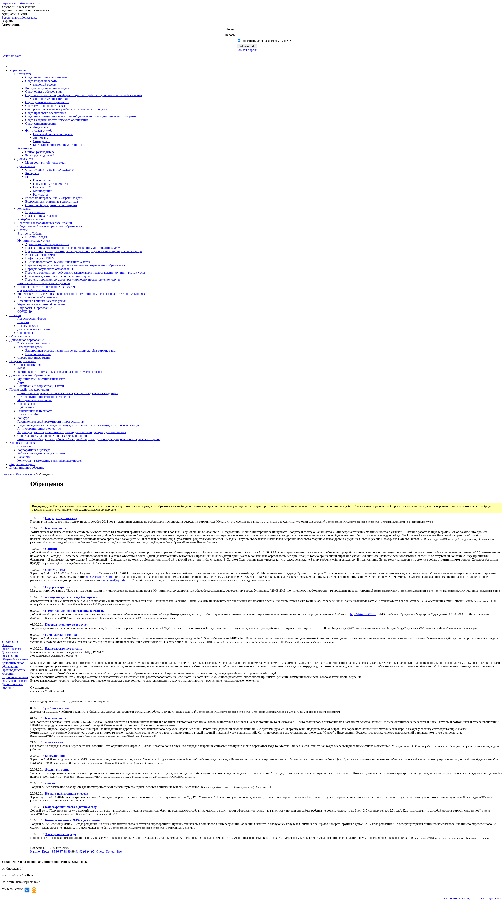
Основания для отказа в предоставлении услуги (57, 276)
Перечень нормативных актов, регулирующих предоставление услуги (72, 279)
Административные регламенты (47, 244)
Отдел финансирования (41, 123)
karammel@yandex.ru (116, 580)
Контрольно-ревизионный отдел (47, 88)
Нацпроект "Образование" (35, 308)
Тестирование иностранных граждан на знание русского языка (59, 371)
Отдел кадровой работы (41, 81)
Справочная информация (34, 357)
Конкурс (23, 418)
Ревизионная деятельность (35, 410)
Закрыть (7, 21)
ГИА (28, 176)
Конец (110, 851)
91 (77, 851)
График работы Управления (36, 290)
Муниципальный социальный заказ (41, 379)
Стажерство (25, 446)
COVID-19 (24, 311)
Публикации (25, 407)
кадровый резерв (44, 84)
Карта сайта (494, 898)
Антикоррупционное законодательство (43, 396)
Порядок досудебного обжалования (49, 269)
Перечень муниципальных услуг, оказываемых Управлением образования (75, 265)
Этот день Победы (29, 233)
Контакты (24, 208)
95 (92, 851)
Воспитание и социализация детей (40, 386)
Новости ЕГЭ (42, 187)
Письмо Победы (36, 237)
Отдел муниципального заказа (45, 105)
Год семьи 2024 (27, 325)
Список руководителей (40, 152)
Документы (41, 127)
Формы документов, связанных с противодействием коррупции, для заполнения (71, 432)
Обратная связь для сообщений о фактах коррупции (52, 435)
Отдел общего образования (43, 91)
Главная (7, 474)
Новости (15, 315)
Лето (20, 382)
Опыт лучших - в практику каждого (49, 169)
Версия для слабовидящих (19, 17)
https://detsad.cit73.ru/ (99, 576)
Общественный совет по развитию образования (49, 226)
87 (61, 851)
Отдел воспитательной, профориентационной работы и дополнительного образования (83, 95)
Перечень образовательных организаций (44, 222)
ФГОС (21, 368)
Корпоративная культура (33, 450)
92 (80, 851)
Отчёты (22, 230)
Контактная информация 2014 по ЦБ (57, 144)
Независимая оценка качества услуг (41, 301)
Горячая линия (35, 212)
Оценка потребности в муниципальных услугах (57, 261)
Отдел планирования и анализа (46, 77)
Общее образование (22, 361)
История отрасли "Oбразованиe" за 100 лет (46, 286)
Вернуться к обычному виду (21, 3)
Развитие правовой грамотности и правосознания (50, 421)
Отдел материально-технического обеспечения (56, 120)
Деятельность (26, 166)
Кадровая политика (22, 442)
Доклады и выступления (33, 329)
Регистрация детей (30, 347)
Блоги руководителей (39, 155)
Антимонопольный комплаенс (37, 297)
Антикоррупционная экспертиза (39, 428)
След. (100, 851)
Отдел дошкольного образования (47, 102)
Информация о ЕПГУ (39, 258)
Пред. (46, 851)
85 (53, 851)
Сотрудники (41, 141)
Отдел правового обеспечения (45, 113)
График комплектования (33, 343)
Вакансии (24, 457)
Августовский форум (31, 318)
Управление (17, 70)
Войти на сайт (11, 56)
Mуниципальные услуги (33, 240)
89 (69, 851)
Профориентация (29, 364)
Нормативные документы (50, 183)
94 (88, 851)
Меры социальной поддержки (45, 162)
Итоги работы (26, 403)
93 (84, 851)
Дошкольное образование (26, 340)
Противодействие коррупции (29, 389)
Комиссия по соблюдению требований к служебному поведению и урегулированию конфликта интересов (88, 439)
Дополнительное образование (29, 375)
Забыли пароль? (247, 50)
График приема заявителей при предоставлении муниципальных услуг (73, 247)
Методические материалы (34, 400)
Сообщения (25, 332)
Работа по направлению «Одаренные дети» (54, 198)
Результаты (40, 194)
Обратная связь (19, 336)
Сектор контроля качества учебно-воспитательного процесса (66, 109)
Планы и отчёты (28, 414)
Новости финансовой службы (53, 134)
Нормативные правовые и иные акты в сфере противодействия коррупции (67, 393)
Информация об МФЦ (40, 254)
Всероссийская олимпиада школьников (51, 201)
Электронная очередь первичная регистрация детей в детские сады (70, 350)
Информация (42, 180)
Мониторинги (42, 191)
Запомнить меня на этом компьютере (266, 40)
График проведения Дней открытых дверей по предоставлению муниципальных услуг (83, 251)
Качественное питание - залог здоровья (43, 283)
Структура (24, 73)
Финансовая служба (38, 130)
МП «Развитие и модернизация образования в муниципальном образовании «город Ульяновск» (81, 293)
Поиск (479, 898)
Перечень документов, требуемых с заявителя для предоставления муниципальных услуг (85, 272)
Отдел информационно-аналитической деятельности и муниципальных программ (80, 116)
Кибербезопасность (30, 219)
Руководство (25, 148)
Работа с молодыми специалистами (41, 453)
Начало (35, 851)
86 (57, 851)
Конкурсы (32, 173)
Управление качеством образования (41, 304)
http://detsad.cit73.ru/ (363, 614)
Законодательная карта (458, 898)
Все (119, 851)
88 (65, 851)
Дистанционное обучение (26, 467)
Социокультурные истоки (50, 98)
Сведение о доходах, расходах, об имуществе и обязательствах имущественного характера (78, 425)
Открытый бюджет (22, 464)
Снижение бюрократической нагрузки (51, 205)
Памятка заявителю (38, 354)
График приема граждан (41, 215)
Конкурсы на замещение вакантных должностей (49, 460)
